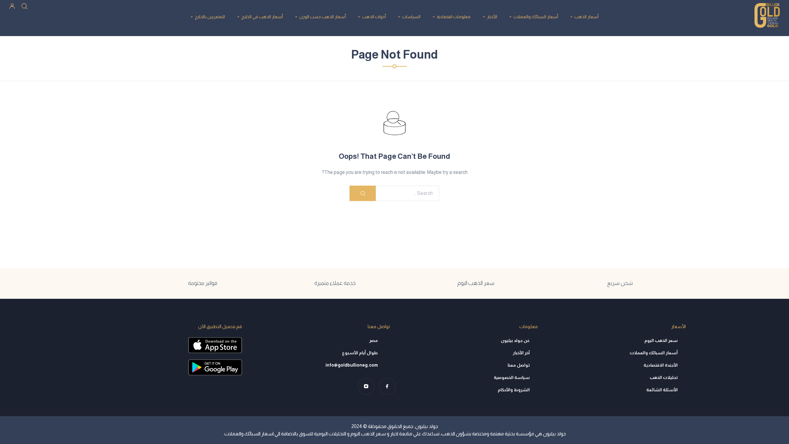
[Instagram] (366, 386)
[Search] (24, 5)
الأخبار (492, 16)
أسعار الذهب (586, 16)
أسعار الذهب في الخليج (262, 16)
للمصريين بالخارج (210, 16)
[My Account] (12, 5)
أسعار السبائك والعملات (535, 16)
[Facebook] (387, 386)
